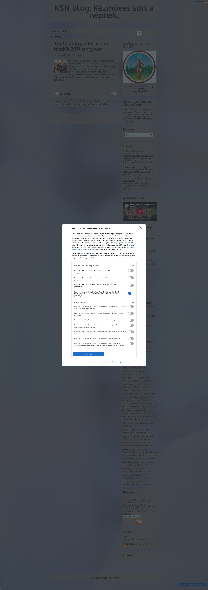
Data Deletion (91, 362)
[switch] (131, 270)
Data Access (104, 362)
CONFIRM (88, 354)
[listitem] (104, 266)
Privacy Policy (116, 362)
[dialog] (104, 295)
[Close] (141, 228)
